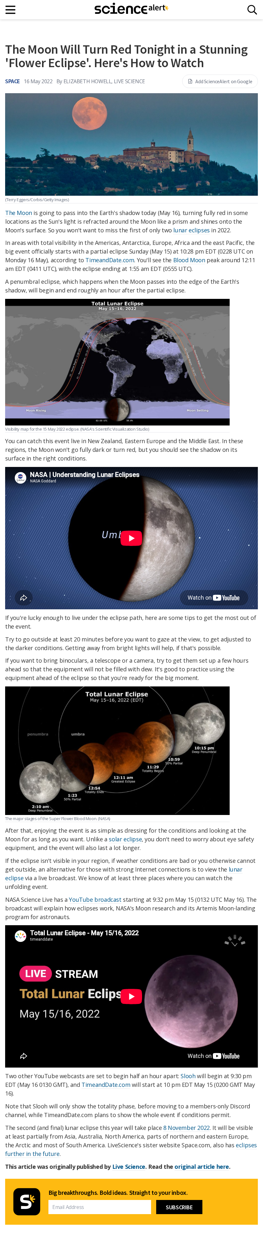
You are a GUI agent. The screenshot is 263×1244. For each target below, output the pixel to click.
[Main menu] (10, 9)
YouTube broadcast (95, 899)
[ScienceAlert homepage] (131, 9)
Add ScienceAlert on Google (223, 81)
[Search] (252, 9)
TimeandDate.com (109, 260)
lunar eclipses (191, 230)
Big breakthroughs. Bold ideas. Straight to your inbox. (118, 1192)
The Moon (18, 213)
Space (12, 81)
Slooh (188, 1076)
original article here (201, 1166)
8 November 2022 (186, 1128)
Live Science (128, 1166)
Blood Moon (189, 260)
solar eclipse (125, 839)
